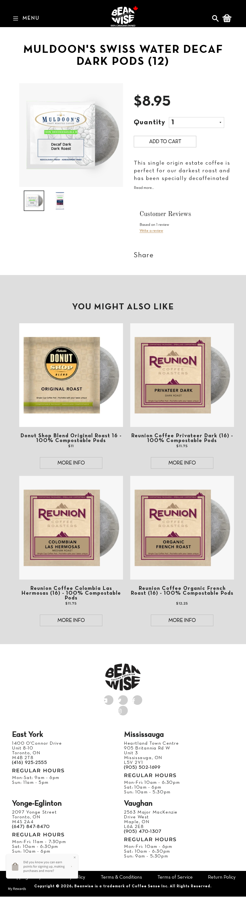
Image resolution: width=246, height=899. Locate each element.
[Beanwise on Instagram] (123, 709)
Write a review (151, 231)
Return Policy (222, 877)
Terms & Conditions (121, 877)
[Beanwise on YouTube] (108, 699)
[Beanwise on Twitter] (123, 699)
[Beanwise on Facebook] (137, 699)
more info (71, 463)
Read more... (144, 188)
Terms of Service (175, 877)
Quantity (150, 122)
